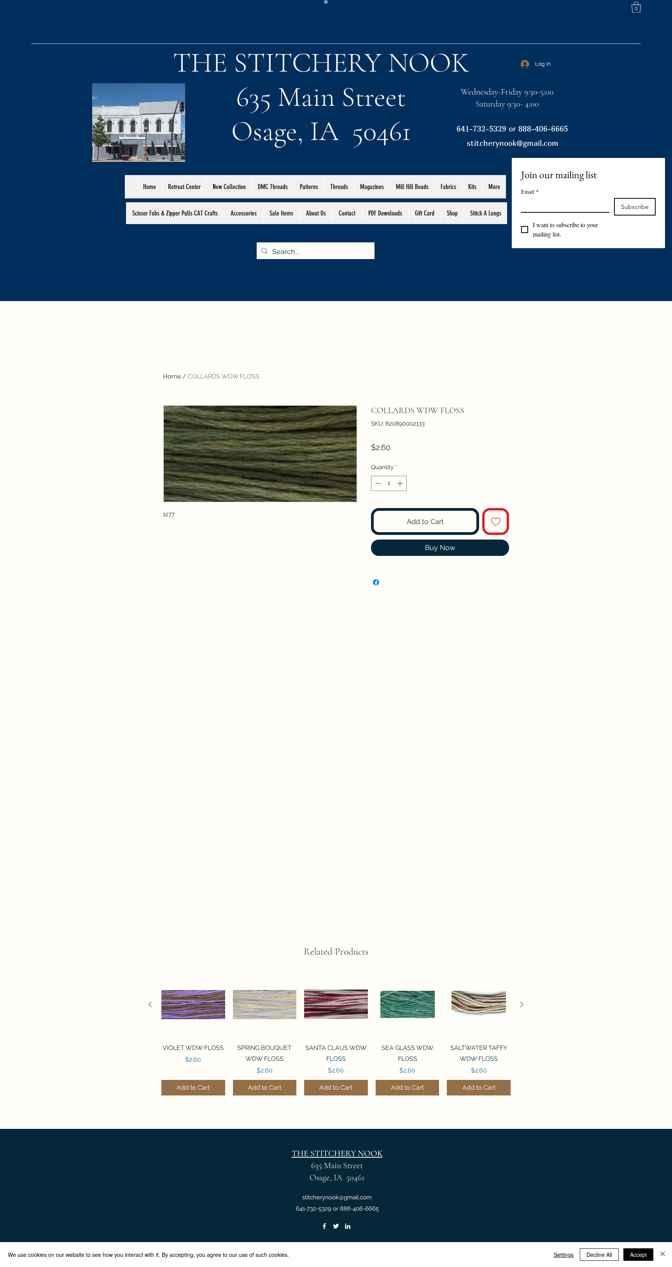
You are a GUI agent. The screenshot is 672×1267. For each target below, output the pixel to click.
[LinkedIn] (348, 1226)
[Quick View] (193, 1005)
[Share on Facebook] (376, 582)
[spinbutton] (389, 483)
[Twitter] (336, 1226)
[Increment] (401, 483)
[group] (336, 1034)
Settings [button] (564, 1254)
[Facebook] (324, 1226)
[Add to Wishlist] (495, 521)
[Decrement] (377, 483)
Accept (638, 1254)
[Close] (662, 1254)
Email (530, 191)
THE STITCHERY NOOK (321, 63)
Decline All (599, 1254)
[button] (636, 7)
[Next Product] (522, 1004)
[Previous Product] (150, 1004)
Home (172, 376)
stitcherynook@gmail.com (512, 142)
